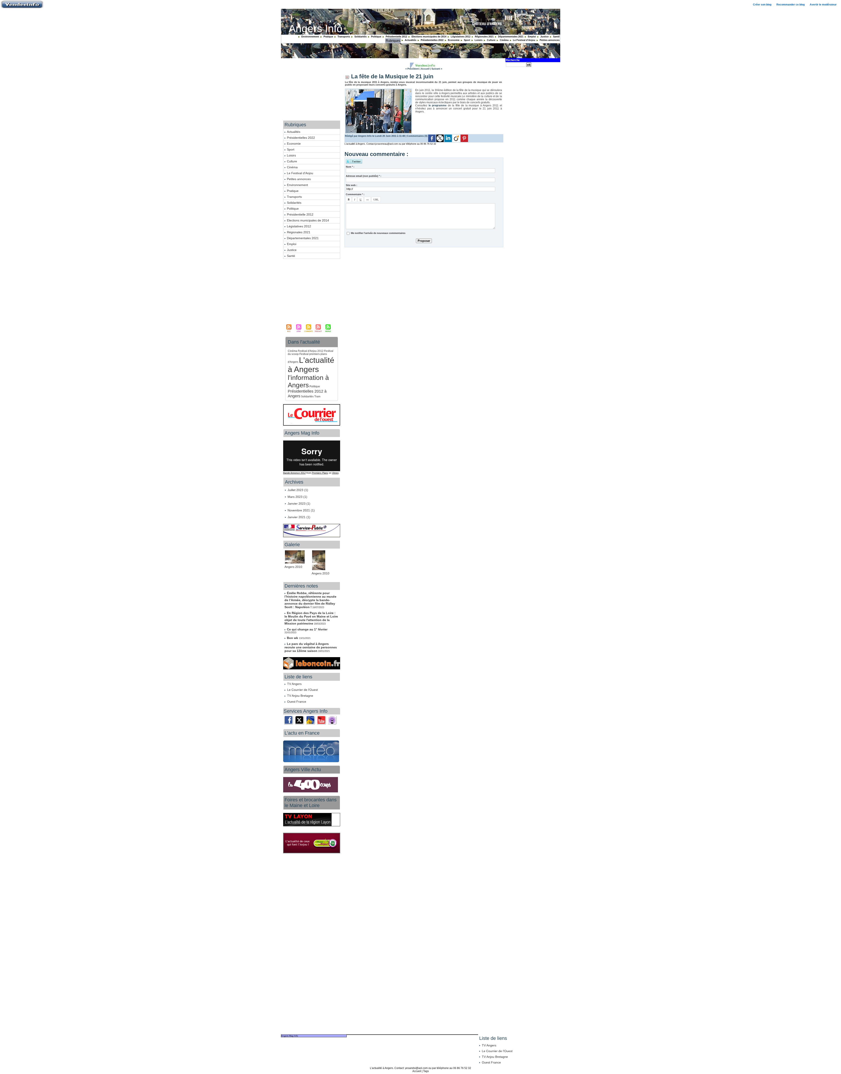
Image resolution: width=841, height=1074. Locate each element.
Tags (426, 1071)
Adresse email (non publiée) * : (363, 176)
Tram (317, 396)
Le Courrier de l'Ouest (302, 689)
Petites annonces (549, 40)
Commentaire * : (355, 194)
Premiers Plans (320, 473)
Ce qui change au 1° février (307, 629)
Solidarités (360, 36)
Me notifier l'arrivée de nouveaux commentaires (378, 233)
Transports (343, 36)
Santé (556, 36)
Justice (544, 36)
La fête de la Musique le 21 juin (392, 76)
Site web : (351, 185)
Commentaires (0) (417, 136)
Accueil (425, 68)
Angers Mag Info (289, 1036)
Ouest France (296, 701)
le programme (438, 105)
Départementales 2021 (510, 36)
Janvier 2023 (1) (299, 503)
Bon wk (293, 638)
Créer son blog (762, 4)
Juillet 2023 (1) (298, 490)
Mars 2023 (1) (297, 496)
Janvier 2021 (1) (299, 517)
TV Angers (294, 684)
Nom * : (350, 166)
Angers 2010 (293, 567)
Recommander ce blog (790, 4)
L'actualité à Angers (311, 365)
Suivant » (436, 68)
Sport (466, 40)
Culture (490, 40)
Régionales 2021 (484, 36)
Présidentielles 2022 (431, 40)
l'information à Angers (308, 381)
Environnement (310, 36)
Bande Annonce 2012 (294, 473)
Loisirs (478, 40)
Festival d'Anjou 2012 (310, 351)
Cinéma (504, 40)
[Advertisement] (424, 281)
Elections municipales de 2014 (428, 36)
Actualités (410, 40)
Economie (453, 40)
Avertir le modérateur (823, 4)
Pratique (328, 36)
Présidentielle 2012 (396, 36)
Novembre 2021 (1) (301, 510)
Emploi (531, 36)
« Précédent (412, 68)
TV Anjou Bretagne (300, 695)
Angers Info (316, 28)
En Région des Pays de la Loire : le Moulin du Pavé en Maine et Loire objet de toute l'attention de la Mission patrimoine (311, 618)
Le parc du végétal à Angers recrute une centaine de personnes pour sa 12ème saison (310, 647)
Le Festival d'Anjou (523, 40)
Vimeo (335, 473)
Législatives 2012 (460, 36)
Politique (375, 36)
